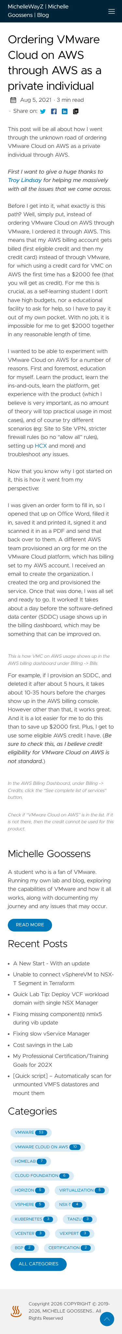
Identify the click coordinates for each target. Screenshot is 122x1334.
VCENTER (28, 1234)
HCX (41, 446)
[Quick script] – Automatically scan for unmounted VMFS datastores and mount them (62, 1084)
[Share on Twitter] (42, 111)
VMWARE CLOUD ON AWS (46, 1147)
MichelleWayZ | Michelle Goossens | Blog (38, 11)
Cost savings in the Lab (43, 1045)
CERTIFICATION (67, 1248)
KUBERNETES (32, 1219)
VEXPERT (73, 1234)
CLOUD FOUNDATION (40, 1176)
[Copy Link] (75, 111)
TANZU (77, 1219)
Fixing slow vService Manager (51, 1034)
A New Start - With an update (51, 964)
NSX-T (68, 1205)
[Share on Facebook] (54, 111)
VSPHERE (28, 1205)
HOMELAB (29, 1161)
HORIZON (28, 1190)
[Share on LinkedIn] (64, 111)
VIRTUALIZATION (80, 1190)
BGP (23, 1248)
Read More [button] (30, 925)
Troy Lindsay (25, 180)
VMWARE (29, 1132)
